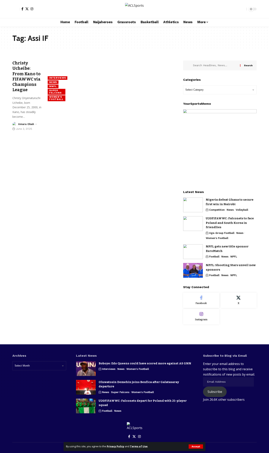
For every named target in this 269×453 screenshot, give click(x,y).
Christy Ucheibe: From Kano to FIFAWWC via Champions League (26, 76)
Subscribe (215, 392)
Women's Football (56, 98)
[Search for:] (215, 65)
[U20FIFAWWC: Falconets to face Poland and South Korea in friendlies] (193, 223)
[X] (27, 8)
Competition (217, 209)
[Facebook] (22, 8)
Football (214, 256)
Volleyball (242, 209)
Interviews (57, 77)
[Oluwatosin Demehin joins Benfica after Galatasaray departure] (86, 387)
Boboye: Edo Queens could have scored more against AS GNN (145, 363)
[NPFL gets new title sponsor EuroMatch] (193, 251)
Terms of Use (138, 446)
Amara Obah (26, 124)
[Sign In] (16, 9)
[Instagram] (32, 8)
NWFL (53, 86)
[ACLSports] (134, 9)
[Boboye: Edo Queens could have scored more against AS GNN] (86, 368)
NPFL (233, 256)
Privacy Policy (115, 446)
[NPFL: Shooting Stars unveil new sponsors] (193, 270)
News (53, 82)
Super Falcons (55, 91)
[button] (196, 446)
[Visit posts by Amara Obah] (14, 124)
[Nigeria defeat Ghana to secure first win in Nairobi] (193, 205)
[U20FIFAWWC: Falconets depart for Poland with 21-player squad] (86, 406)
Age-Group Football (221, 233)
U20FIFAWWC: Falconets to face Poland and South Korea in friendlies (230, 223)
